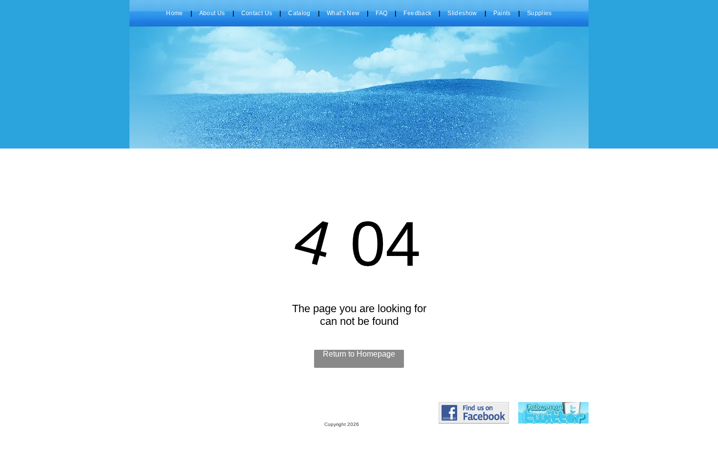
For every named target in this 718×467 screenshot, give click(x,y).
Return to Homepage (359, 354)
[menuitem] (175, 13)
